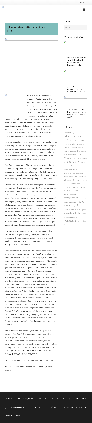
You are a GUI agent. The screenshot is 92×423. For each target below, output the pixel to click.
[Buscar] (88, 9)
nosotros (37, 407)
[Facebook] (70, 415)
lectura (79, 180)
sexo (73, 210)
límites (67, 184)
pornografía (71, 197)
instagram (75, 176)
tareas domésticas (71, 217)
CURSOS (8, 398)
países (52, 407)
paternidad (70, 194)
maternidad (77, 183)
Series (67, 209)
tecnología (72, 220)
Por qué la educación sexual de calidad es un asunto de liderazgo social (76, 61)
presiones (82, 198)
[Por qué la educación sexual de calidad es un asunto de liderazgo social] (75, 49)
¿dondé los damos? (15, 407)
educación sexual (74, 158)
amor (83, 140)
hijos (73, 169)
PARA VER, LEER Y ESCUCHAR (32, 398)
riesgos (82, 206)
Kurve (17, 415)
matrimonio (68, 187)
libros (84, 180)
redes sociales (74, 203)
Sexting (81, 209)
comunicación (71, 150)
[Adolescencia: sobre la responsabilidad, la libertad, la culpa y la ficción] (75, 102)
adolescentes (72, 138)
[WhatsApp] (63, 415)
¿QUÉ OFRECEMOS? (78, 398)
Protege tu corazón (70, 202)
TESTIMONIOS (57, 398)
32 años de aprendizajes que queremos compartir (76, 89)
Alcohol (74, 140)
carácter (68, 147)
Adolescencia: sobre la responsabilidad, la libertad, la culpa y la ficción (76, 113)
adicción (69, 132)
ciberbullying (77, 147)
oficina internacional (75, 407)
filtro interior (77, 166)
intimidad (69, 179)
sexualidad (72, 213)
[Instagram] (77, 415)
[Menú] (83, 10)
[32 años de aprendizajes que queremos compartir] (75, 78)
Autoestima (69, 144)
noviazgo (76, 187)
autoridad (80, 144)
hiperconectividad (70, 173)
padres (77, 190)
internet (83, 176)
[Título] (84, 415)
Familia (73, 162)
